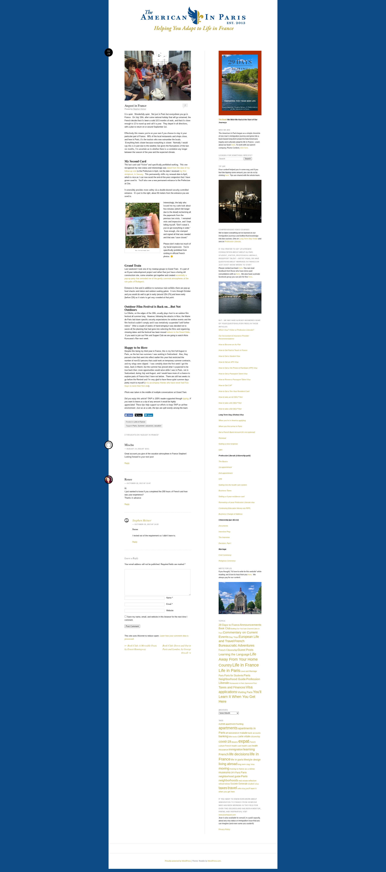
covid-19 (225, 741)
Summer (141, 426)
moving (224, 768)
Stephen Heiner (139, 109)
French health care (233, 746)
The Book (223, 120)
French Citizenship (228, 650)
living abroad (228, 764)
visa (243, 788)
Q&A (220, 450)
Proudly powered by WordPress (178, 861)
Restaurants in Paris (236, 683)
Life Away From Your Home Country (238, 659)
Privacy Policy (224, 829)
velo (239, 788)
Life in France (139, 422)
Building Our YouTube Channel (242, 629)
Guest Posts (245, 649)
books (235, 737)
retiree (227, 784)
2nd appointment (226, 473)
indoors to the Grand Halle (178, 332)
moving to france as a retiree (242, 769)
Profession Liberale (233, 242)
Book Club (224, 628)
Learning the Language (234, 654)
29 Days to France (229, 624)
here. (227, 175)
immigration (236, 749)
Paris (135, 426)
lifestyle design (252, 759)
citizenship (255, 736)
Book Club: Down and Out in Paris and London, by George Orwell (177, 649)
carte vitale (244, 736)
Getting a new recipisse (228, 444)
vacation (157, 426)
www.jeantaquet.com (227, 815)
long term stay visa (246, 764)
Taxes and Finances (232, 687)
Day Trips (233, 637)
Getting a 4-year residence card (231, 497)
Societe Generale (238, 783)
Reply (127, 463)
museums (224, 772)
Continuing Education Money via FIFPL (235, 508)
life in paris (237, 759)
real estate (243, 781)
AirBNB (222, 724)
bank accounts (254, 733)
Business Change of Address (230, 514)
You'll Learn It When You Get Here (240, 696)
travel (232, 788)
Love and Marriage (249, 671)
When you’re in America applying (232, 420)
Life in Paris (229, 670)
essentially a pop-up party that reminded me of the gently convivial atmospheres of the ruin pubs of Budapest (156, 278)
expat (243, 741)
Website (169, 610)
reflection (252, 781)
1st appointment (225, 467)
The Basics (223, 462)
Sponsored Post (251, 683)
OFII (220, 479)
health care (246, 746)
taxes (223, 788)
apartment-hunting (234, 724)
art (227, 733)
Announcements (250, 624)
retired (221, 784)
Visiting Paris (245, 692)
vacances (149, 426)
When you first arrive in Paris (230, 426)
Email (169, 604)
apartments (228, 728)
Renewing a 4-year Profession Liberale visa (237, 502)
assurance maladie (238, 733)
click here (244, 148)
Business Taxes (225, 491)
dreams (234, 742)
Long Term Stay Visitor (248, 239)
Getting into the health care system (233, 485)
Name (169, 598)
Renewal (222, 438)
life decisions (239, 754)
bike (230, 736)
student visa (253, 784)
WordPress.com (214, 861)
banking (223, 736)
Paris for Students (233, 675)
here (233, 145)
